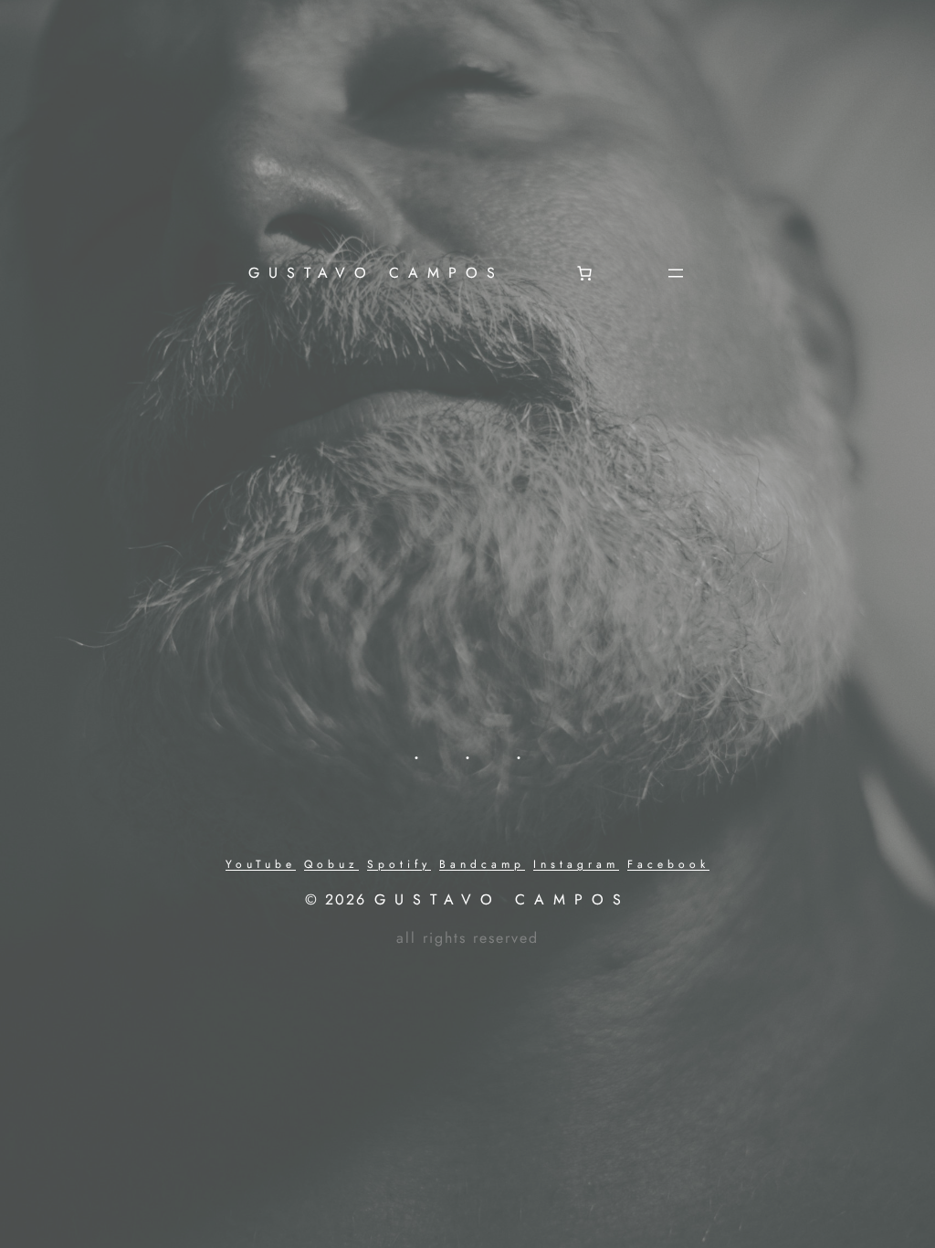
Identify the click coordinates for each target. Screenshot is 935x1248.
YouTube (261, 864)
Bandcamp (482, 864)
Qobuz (331, 864)
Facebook (668, 864)
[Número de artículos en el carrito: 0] (584, 273)
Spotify (399, 864)
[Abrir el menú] (676, 273)
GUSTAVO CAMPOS (376, 272)
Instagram (576, 864)
